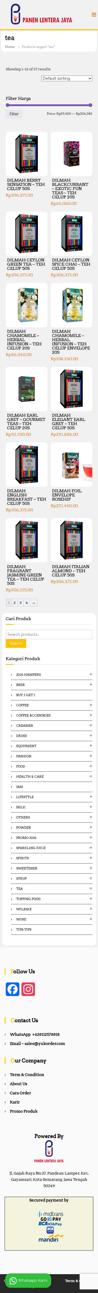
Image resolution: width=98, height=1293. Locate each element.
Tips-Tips (23, 929)
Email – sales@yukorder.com (37, 1043)
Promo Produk (23, 1111)
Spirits (22, 858)
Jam (19, 787)
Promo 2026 (26, 838)
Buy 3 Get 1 (25, 695)
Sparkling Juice (30, 848)
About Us (18, 1084)
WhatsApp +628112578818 (35, 1034)
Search (16, 643)
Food (20, 766)
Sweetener (26, 868)
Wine (21, 919)
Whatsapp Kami (32, 1280)
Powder (23, 827)
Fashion (23, 756)
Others (23, 817)
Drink (21, 736)
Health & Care (30, 777)
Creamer (24, 726)
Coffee (22, 705)
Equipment (26, 746)
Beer (20, 685)
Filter (14, 114)
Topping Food (28, 899)
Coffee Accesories (33, 715)
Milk (20, 807)
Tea (19, 889)
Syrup (21, 878)
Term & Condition (27, 1074)
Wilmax (24, 909)
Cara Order (20, 1093)
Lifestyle (25, 797)
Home (10, 47)
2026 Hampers (28, 675)
